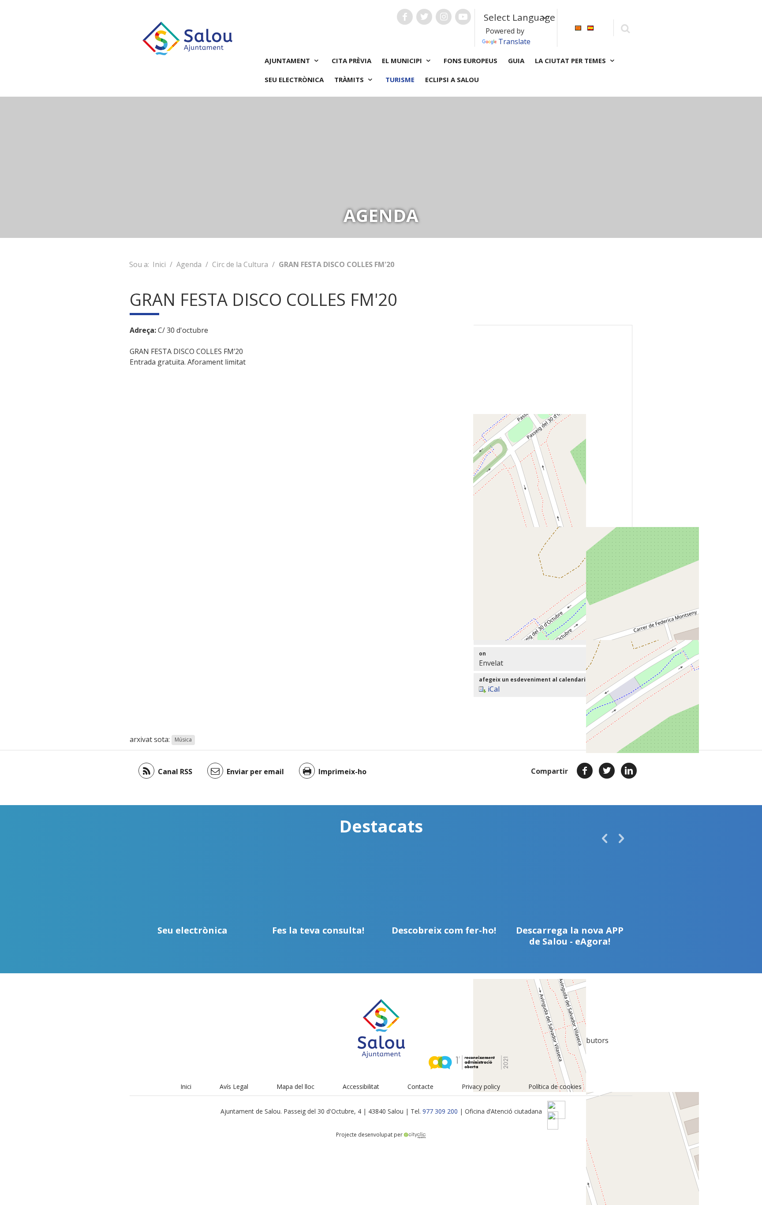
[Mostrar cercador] (625, 28)
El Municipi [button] (403, 60)
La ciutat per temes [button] (571, 60)
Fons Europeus (470, 60)
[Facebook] (585, 771)
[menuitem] (578, 27)
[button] (605, 838)
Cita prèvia (351, 60)
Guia (516, 60)
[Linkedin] (629, 771)
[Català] (578, 27)
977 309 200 (440, 1111)
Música (183, 740)
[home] (187, 37)
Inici (159, 264)
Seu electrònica (294, 79)
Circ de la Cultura (240, 264)
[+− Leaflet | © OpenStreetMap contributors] (553, 435)
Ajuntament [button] (288, 60)
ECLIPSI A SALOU (452, 79)
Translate (514, 41)
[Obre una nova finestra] (405, 17)
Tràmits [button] (350, 79)
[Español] (590, 27)
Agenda (189, 264)
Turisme (400, 79)
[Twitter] (607, 771)
